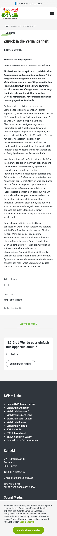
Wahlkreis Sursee (16, 422)
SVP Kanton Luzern (30, 3)
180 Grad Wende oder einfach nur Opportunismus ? (27, 345)
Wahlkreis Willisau (17, 425)
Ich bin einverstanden (28, 530)
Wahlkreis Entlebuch (18, 407)
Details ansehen (27, 522)
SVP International (16, 433)
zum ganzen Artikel (20, 363)
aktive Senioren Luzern (19, 436)
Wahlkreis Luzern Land (19, 415)
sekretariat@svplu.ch (22, 477)
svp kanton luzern (13, 300)
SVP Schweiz (14, 429)
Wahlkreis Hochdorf (18, 411)
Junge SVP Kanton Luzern (21, 404)
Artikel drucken (11, 308)
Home (6, 26)
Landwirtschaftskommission (22, 440)
